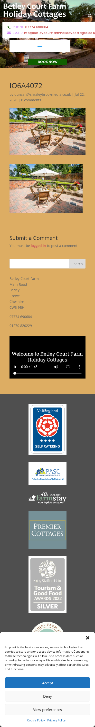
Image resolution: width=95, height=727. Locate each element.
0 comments (31, 100)
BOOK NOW (47, 61)
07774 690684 (36, 27)
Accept (47, 682)
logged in (38, 245)
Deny (47, 696)
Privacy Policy (56, 720)
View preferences (47, 709)
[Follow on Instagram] (90, 15)
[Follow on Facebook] (87, 9)
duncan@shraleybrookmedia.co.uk (42, 94)
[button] (87, 637)
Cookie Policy (36, 720)
